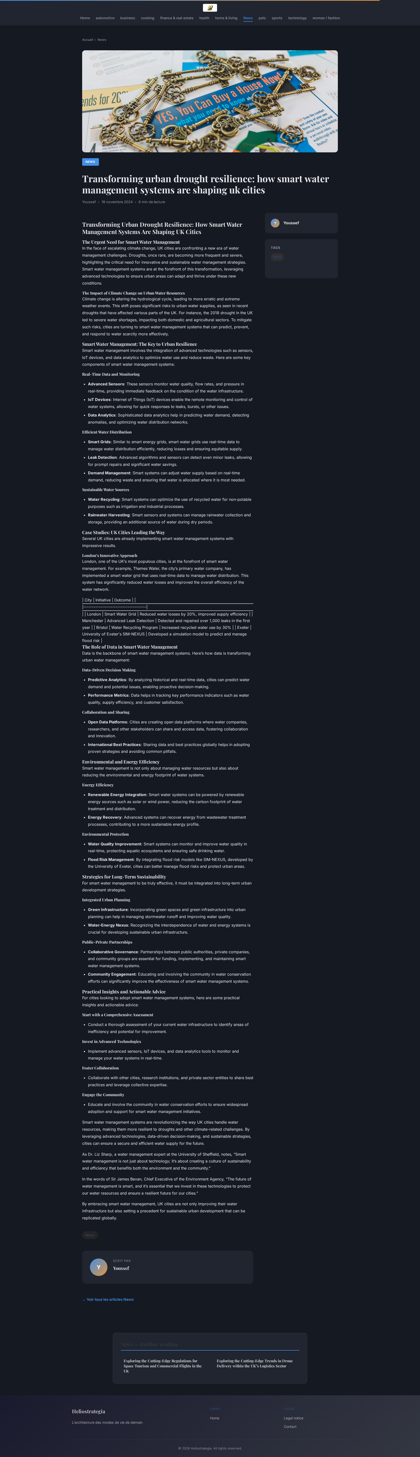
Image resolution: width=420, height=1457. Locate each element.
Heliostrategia (88, 1411)
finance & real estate (176, 18)
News (248, 18)
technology (297, 18)
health (204, 18)
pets (262, 18)
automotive (105, 18)
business (127, 18)
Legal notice (293, 1418)
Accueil (87, 40)
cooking (147, 18)
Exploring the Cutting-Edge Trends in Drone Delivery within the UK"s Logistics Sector (255, 1363)
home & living (226, 18)
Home (85, 18)
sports (277, 18)
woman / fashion (326, 18)
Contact (290, 1426)
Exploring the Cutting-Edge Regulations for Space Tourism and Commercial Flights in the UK (163, 1366)
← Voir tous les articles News (108, 1299)
